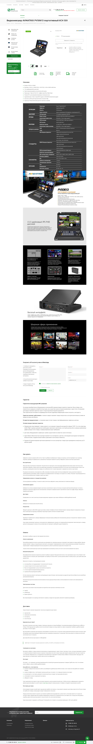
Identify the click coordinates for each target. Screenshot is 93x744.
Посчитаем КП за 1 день (42, 74)
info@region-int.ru (72, 726)
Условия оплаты (29, 723)
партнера (45, 683)
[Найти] (50, 10)
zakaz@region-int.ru (59, 10)
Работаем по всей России (74, 73)
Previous (29, 66)
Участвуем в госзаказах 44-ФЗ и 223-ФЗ (58, 74)
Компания (9, 720)
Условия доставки (29, 725)
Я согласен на (51, 383)
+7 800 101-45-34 (59, 9)
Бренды (45, 720)
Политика (9, 725)
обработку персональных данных (54, 383)
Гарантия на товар (29, 727)
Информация (28, 720)
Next (49, 66)
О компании (10, 723)
